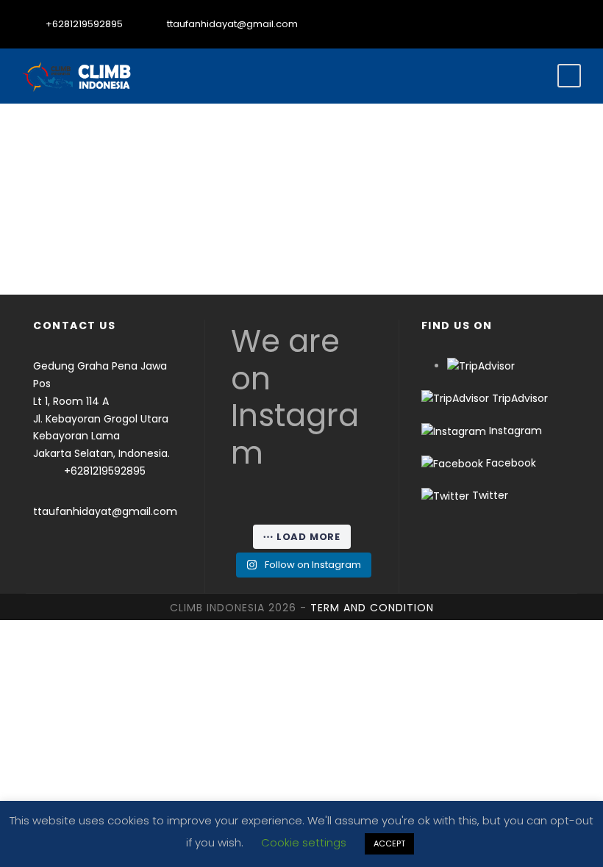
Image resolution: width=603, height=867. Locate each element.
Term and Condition (372, 607)
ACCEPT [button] (389, 843)
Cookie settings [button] (303, 842)
